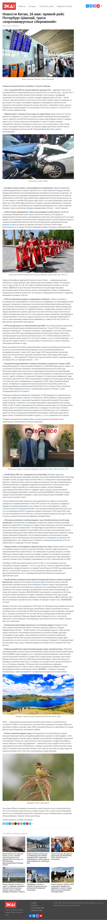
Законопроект (19, 522)
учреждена (46, 611)
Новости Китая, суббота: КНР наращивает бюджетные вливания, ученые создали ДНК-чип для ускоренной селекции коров (62, 888)
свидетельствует (67, 302)
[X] (15, 823)
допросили (18, 410)
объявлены (36, 584)
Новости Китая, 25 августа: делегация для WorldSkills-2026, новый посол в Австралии (61, 856)
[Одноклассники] (12, 823)
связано (38, 293)
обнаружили (30, 736)
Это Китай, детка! (46, 6)
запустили (60, 474)
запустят (17, 549)
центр (19, 477)
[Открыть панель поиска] (101, 5)
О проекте (34, 905)
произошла (65, 116)
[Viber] (18, 823)
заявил (67, 366)
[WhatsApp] (21, 823)
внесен (28, 525)
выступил (19, 95)
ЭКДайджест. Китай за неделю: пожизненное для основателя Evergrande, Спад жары (37, 887)
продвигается (19, 389)
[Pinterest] (27, 823)
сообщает (6, 331)
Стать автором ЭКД (37, 908)
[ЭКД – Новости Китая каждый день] (9, 6)
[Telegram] (4, 823)
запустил (21, 651)
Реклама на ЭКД (36, 910)
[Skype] (30, 823)
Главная (33, 903)
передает (30, 208)
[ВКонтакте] (9, 823)
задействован (16, 398)
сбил (44, 121)
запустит (32, 214)
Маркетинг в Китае (64, 6)
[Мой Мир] (24, 823)
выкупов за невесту (10, 224)
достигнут (64, 538)
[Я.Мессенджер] (6, 823)
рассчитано (57, 540)
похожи (30, 415)
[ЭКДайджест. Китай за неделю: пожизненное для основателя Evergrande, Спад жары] (38, 875)
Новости (22, 6)
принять (29, 563)
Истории (32, 6)
